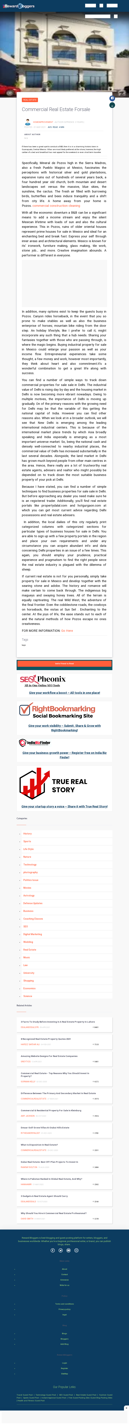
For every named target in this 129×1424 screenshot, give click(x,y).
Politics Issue (30, 880)
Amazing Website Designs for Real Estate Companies (49, 1056)
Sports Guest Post (31, 1398)
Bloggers (65, 1339)
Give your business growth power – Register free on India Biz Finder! (65, 755)
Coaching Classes (33, 918)
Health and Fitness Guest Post (31, 1400)
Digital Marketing (32, 934)
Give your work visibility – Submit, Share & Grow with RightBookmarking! (64, 728)
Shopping (28, 980)
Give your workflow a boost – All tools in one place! (64, 693)
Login (64, 1363)
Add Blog (64, 1344)
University (28, 973)
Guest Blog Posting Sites (101, 1398)
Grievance (64, 1280)
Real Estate (29, 100)
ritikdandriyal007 (30, 1133)
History (27, 833)
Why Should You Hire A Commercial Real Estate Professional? (54, 1213)
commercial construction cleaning (56, 206)
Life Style (28, 849)
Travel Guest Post (25, 1395)
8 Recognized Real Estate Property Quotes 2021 (46, 1039)
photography (30, 872)
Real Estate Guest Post (86, 1395)
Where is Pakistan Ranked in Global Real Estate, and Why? (51, 1179)
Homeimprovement (43, 122)
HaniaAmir (26, 1184)
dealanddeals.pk (30, 1027)
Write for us (64, 1285)
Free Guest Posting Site (79, 1398)
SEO (25, 926)
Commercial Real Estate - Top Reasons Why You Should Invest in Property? (55, 1074)
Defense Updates (32, 903)
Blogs (64, 1333)
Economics (29, 988)
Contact (64, 1274)
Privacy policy (64, 1309)
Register (64, 1368)
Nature (27, 857)
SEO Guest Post (66, 1395)
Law (25, 965)
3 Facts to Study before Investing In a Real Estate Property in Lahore (58, 1022)
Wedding (28, 942)
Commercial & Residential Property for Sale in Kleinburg (51, 1110)
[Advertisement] (64, 283)
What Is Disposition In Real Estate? (39, 1145)
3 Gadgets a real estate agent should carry (44, 1196)
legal (64, 1315)
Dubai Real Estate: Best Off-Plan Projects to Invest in (49, 1162)
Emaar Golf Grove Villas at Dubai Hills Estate (45, 1127)
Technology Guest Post (46, 1395)
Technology (29, 864)
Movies (27, 887)
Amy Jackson (28, 1116)
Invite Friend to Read (64, 664)
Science (27, 996)
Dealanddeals (28, 1201)
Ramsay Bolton (29, 1167)
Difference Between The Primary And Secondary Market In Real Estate (58, 1093)
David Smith (27, 1219)
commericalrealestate (33, 1099)
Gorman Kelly (28, 1081)
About (64, 1269)
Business (28, 911)
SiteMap (64, 1374)
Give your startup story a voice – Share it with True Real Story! (65, 806)
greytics (25, 1061)
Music (26, 957)
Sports (27, 841)
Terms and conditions (64, 1304)
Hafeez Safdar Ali (30, 1044)
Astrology (28, 895)
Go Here (67, 631)
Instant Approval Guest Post (53, 1398)
